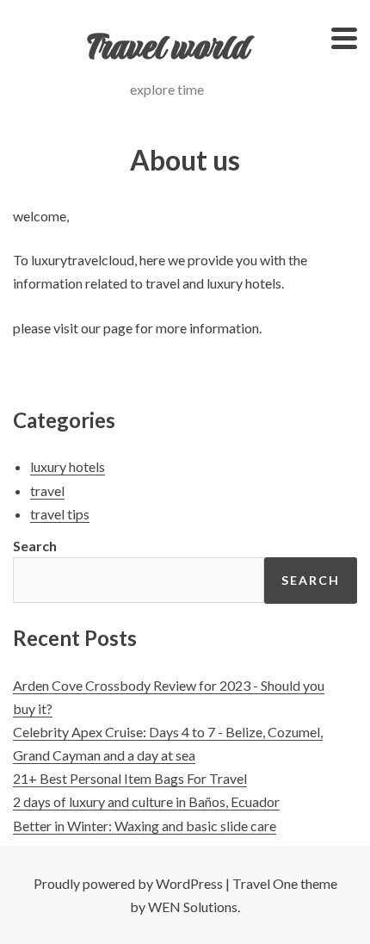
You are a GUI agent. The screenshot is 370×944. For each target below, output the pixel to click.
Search (35, 545)
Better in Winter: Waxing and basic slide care (144, 825)
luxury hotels (67, 466)
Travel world (167, 49)
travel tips (59, 514)
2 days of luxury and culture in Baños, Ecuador (146, 801)
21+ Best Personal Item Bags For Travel (130, 778)
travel (47, 490)
